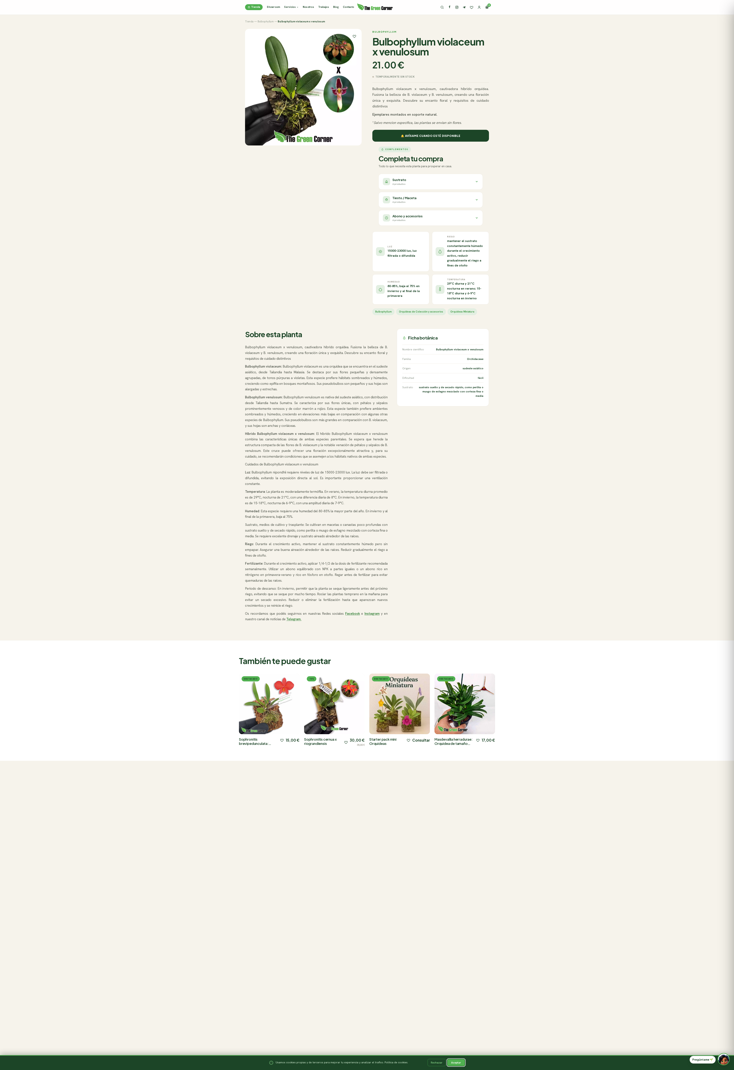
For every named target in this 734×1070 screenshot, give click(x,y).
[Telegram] (464, 7)
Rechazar (437, 1062)
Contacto (348, 7)
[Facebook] (449, 7)
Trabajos (323, 7)
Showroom (273, 7)
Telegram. (293, 619)
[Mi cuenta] (479, 7)
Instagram (372, 613)
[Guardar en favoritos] (354, 36)
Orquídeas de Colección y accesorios (421, 311)
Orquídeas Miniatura (462, 311)
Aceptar (456, 1062)
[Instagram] (457, 7)
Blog (336, 7)
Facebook (352, 613)
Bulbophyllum (266, 21)
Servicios (290, 7)
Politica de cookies (396, 1062)
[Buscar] (442, 7)
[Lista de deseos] (471, 7)
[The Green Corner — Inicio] (375, 6)
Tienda (255, 7)
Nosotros (308, 7)
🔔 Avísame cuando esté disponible (430, 135)
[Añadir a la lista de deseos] (282, 740)
